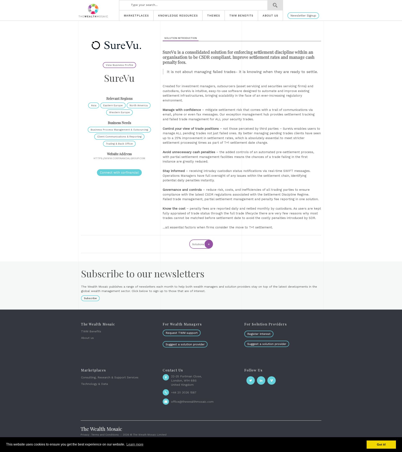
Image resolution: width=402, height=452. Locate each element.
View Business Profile (119, 65)
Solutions (201, 244)
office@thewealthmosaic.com (192, 401)
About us (87, 337)
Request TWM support (182, 332)
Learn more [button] (134, 444)
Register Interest (259, 333)
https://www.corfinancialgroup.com (119, 158)
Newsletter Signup (303, 15)
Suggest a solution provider (185, 344)
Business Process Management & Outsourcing (119, 129)
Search (275, 5)
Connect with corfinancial (119, 172)
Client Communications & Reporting (119, 136)
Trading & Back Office (119, 143)
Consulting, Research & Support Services (109, 377)
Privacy (85, 434)
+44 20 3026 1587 (183, 392)
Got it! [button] (381, 444)
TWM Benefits (91, 331)
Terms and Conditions (105, 434)
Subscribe (90, 298)
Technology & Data (94, 383)
